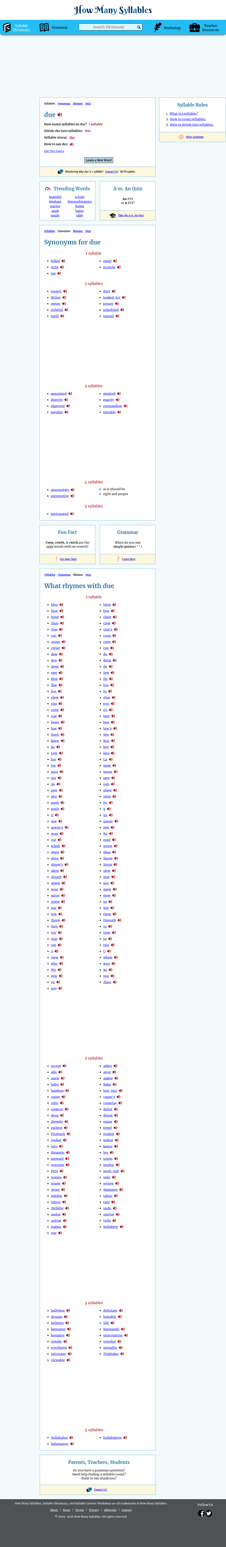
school (79, 197)
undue (56, 1214)
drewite (57, 1122)
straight (109, 267)
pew (54, 790)
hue (54, 728)
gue (54, 716)
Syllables (49, 231)
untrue (56, 1221)
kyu (106, 747)
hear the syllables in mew (114, 765)
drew (55, 667)
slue (106, 877)
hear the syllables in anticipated (72, 514)
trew (106, 933)
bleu (54, 605)
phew (107, 790)
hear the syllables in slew (114, 871)
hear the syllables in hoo (113, 722)
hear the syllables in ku (58, 747)
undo (107, 1208)
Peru (54, 1171)
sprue (55, 895)
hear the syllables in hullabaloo (71, 1438)
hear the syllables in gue (60, 716)
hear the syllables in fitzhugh (68, 1134)
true (54, 939)
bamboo (57, 1091)
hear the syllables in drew (62, 666)
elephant (55, 202)
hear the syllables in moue (115, 772)
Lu (105, 759)
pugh (55, 809)
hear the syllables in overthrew (70, 1348)
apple (55, 211)
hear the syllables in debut (116, 1109)
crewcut (57, 1109)
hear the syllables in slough (65, 877)
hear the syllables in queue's (66, 827)
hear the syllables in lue (59, 765)
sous (54, 889)
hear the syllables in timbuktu (122, 1354)
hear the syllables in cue (112, 648)
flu (105, 679)
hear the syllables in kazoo (116, 1146)
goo (106, 704)
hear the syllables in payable (66, 412)
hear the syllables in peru (61, 1171)
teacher (55, 206)
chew (107, 617)
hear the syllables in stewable (120, 1348)
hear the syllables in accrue (64, 1066)
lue (53, 766)
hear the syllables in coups (63, 642)
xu (105, 970)
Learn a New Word (98, 160)
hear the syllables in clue (61, 629)
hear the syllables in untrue (65, 1220)
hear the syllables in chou (62, 623)
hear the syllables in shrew (116, 858)
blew (107, 605)
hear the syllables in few (112, 673)
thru (54, 926)
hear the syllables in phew (115, 790)
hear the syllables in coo (60, 636)
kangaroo (58, 1329)
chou (54, 623)
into (54, 1146)
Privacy (94, 1510)
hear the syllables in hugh (62, 735)
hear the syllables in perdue (117, 1165)
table (79, 215)
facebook (201, 1513)
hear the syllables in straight (119, 267)
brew (55, 617)
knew (55, 741)
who (54, 964)
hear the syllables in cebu (62, 1103)
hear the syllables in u (56, 951)
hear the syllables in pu (111, 803)
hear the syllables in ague (114, 1072)
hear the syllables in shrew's (66, 864)
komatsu (57, 1335)
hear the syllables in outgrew (67, 1165)
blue (54, 611)
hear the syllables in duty (113, 291)
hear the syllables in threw (63, 920)
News (66, 1510)
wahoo (56, 1227)
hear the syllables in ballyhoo (68, 1310)
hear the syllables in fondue (118, 1134)
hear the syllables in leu (111, 1152)
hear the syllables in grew (62, 710)
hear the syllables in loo (59, 759)
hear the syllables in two (113, 945)
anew (55, 1078)
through (109, 920)
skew (55, 871)
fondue (108, 1134)
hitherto (57, 1323)
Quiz (88, 103)
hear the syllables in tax (59, 273)
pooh (55, 803)
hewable (109, 1317)
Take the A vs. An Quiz (131, 215)
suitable (109, 412)
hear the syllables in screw (115, 846)
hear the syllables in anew (62, 1078)
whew (107, 957)
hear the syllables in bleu (61, 605)
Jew (106, 735)
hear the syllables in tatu (113, 1202)
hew (106, 716)
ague (107, 1072)
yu (53, 982)
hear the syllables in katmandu (123, 1329)
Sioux (107, 865)
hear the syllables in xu (110, 970)
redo (106, 1177)
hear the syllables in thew (114, 914)
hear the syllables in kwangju (68, 1152)
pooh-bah (111, 1171)
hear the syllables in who (61, 963)
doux (107, 660)
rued (106, 840)
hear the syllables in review (117, 1183)
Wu (53, 970)
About (54, 1510)
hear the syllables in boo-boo (120, 1091)
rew (106, 827)
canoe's (109, 1097)
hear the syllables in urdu (114, 1220)
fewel (107, 1128)
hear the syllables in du (111, 666)
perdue (108, 1165)
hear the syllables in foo (112, 685)
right (54, 267)
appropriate (60, 490)
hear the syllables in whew (116, 957)
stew (107, 895)
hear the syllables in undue (64, 1214)
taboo (107, 1196)
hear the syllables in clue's (116, 629)
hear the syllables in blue (61, 611)
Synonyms (64, 103)
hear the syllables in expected (68, 406)
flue (54, 685)
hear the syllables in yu (58, 982)
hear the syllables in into (61, 1146)
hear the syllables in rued (114, 840)
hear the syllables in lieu (113, 753)
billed (55, 261)
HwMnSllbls (113, 9)
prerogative (60, 496)
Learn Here (128, 559)
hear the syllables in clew (114, 623)
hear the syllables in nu (58, 784)
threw (55, 920)
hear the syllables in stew (114, 895)
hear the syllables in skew (62, 871)
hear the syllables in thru (61, 926)
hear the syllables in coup (114, 636)
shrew (108, 858)
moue (107, 772)
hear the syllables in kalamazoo (72, 1444)
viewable (58, 1360)
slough (56, 877)
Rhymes (78, 103)
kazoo (108, 1146)
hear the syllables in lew (61, 753)
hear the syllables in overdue (119, 1341)
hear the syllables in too (60, 933)
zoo (54, 988)
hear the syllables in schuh (63, 846)
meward (57, 1159)
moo (54, 772)
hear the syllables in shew (62, 852)
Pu (105, 803)
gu (105, 710)
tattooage (58, 1354)
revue (55, 1190)
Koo (106, 741)
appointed (59, 394)
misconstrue (112, 1335)
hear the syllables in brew (62, 617)
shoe (107, 852)
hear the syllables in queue (116, 821)
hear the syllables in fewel (115, 1128)
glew (54, 697)
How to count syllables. (188, 119)
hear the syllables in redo (114, 1177)
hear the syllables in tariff (62, 316)
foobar (56, 1140)
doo (54, 660)
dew (54, 654)
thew (107, 914)
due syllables (60, 115)
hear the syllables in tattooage (70, 1354)
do (105, 654)
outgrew (57, 1165)
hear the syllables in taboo (116, 1196)
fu (105, 691)
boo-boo (110, 1091)
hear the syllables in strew (63, 902)
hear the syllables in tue (59, 945)
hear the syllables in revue (63, 1190)
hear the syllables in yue (60, 1233)
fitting (56, 297)
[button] (139, 27)
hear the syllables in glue (113, 697)
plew (107, 796)
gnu (54, 704)
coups (55, 642)
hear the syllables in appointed (70, 394)
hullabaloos (112, 1438)
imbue (108, 1140)
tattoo (56, 1202)
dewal (108, 1115)
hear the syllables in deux (62, 1115)
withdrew (110, 1227)
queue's (57, 827)
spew (107, 889)
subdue (56, 1196)
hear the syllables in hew (113, 716)
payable (57, 412)
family (55, 215)
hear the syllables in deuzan (66, 1317)
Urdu (107, 1221)
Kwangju (57, 1153)
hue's (107, 728)
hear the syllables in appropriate (72, 490)
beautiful (55, 197)
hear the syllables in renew (64, 1183)
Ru (105, 834)
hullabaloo (59, 1438)
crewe (55, 648)
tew (54, 914)
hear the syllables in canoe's (118, 1097)
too (53, 933)
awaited (109, 394)
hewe (55, 722)
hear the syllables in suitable (119, 412)
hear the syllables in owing (64, 304)
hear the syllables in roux (61, 834)
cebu (54, 1103)
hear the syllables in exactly (117, 400)
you (106, 976)
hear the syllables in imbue (117, 1140)
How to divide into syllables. (192, 125)
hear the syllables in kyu (112, 747)
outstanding (112, 406)
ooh (106, 784)
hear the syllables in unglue (117, 1214)
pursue (56, 1177)
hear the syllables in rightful (66, 310)
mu (53, 778)
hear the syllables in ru (111, 834)
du (105, 667)
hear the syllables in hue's (115, 728)
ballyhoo (58, 1311)
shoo (54, 858)
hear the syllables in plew (114, 796)
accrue (56, 1066)
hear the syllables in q (56, 815)
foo (106, 685)
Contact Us (111, 171)
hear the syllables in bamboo (67, 1091)
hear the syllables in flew (61, 679)
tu (105, 939)
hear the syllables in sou (112, 883)
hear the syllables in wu (59, 970)
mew (107, 766)
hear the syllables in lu (111, 759)
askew (108, 1078)
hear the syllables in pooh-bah (122, 1171)
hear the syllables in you (112, 976)
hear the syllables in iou (112, 1323)
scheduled (111, 310)
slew (106, 871)
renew (55, 1183)
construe (110, 1103)
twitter (208, 1513)
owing (55, 304)
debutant (110, 1311)
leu (105, 1153)
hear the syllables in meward (67, 1159)
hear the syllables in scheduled (122, 310)
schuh (55, 846)
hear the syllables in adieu (115, 1066)
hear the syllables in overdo (65, 1341)
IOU (106, 1323)
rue (53, 840)
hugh (55, 735)
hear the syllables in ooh (113, 784)
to (105, 926)
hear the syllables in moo (61, 772)
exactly (108, 400)
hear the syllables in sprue (63, 895)
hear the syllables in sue (60, 908)
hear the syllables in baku (114, 1084)
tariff (55, 316)
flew (54, 679)
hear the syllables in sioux (115, 864)
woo (106, 964)
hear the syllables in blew (114, 605)
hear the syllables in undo (115, 1208)
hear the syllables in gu (111, 710)
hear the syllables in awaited (119, 394)
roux (54, 834)
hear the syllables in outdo (116, 1159)
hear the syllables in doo (60, 660)
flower (79, 206)
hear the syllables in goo (113, 704)
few (106, 673)
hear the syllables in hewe (62, 722)
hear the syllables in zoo (60, 988)
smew (55, 883)
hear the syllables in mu (59, 778)
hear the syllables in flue (60, 685)
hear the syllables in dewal (116, 1115)
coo (53, 636)
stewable (110, 1348)
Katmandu (111, 1329)
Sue (106, 908)
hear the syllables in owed (115, 261)
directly (57, 400)
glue (106, 697)
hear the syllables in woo (113, 963)
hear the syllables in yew (60, 976)
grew (55, 710)
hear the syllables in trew (114, 933)
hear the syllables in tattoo (64, 1202)
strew (55, 902)
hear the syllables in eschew (66, 1128)
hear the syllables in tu (110, 939)
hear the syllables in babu (62, 1084)
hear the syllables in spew (115, 889)
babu (55, 1084)
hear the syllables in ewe (60, 673)
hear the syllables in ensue (116, 1121)
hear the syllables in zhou (115, 982)
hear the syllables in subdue (66, 1196)
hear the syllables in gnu (60, 704)
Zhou (107, 982)
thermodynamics (80, 202)
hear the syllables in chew (115, 617)
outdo (108, 1159)
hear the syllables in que (60, 821)
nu (53, 784)
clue (54, 629)
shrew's (57, 865)
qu (105, 815)
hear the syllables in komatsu (68, 1335)
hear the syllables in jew (112, 735)
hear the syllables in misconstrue (126, 1335)
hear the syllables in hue (60, 728)
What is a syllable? (184, 114)
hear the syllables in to (110, 926)
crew (107, 642)
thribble (57, 1208)
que (54, 821)
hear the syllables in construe (120, 1103)
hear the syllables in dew (61, 654)
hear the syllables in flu (111, 679)
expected (58, 406)
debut (107, 1109)
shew (55, 852)
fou (53, 691)
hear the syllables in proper (117, 304)
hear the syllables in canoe (63, 1097)
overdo (56, 1341)
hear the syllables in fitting (64, 297)
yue (53, 1233)
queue (108, 821)
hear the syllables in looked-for (124, 297)
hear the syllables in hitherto (67, 1323)
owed (107, 261)
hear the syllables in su (110, 902)
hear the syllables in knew (62, 741)
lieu (106, 753)
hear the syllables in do (111, 654)
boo (106, 611)
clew (106, 623)
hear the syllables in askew (116, 1078)
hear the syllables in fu (110, 691)
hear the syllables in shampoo (121, 1190)
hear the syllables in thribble (67, 1208)
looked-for (111, 297)
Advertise (110, 1510)
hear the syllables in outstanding (125, 406)
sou (106, 883)
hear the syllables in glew (62, 697)
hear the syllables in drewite (66, 1121)
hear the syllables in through (119, 920)
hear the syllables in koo (113, 741)
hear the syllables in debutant (121, 1310)
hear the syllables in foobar (65, 1140)
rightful (57, 310)
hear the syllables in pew (61, 790)
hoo (106, 722)
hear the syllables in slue (113, 877)
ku (53, 747)
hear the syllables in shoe (114, 852)
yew (54, 976)
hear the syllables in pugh (62, 809)
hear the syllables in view (62, 957)
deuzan (56, 1317)
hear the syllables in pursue (65, 1177)
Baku (107, 1084)
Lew (54, 753)
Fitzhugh (58, 1134)
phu (54, 796)
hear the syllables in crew (114, 642)
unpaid (108, 316)
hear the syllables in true (61, 939)
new (106, 778)
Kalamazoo (59, 1444)
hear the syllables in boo (113, 611)
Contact (127, 1510)
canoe (55, 1097)
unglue (108, 1214)
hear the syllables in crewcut (66, 1109)
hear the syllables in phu (60, 796)
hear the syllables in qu (111, 815)
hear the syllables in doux (114, 660)
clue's (107, 629)
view (54, 957)
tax (53, 273)
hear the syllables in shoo (62, 858)
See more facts (67, 559)
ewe (54, 673)
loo (53, 759)
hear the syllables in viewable (68, 1360)
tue (53, 945)
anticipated (59, 514)
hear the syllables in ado (60, 1072)
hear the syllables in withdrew (121, 1227)
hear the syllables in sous (61, 889)
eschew (56, 1128)
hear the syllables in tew (60, 914)
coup (107, 636)
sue (53, 908)
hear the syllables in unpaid (117, 316)
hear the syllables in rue (59, 840)
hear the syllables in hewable (120, 1317)
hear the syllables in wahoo (65, 1227)
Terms (79, 1510)
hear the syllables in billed (63, 261)
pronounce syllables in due (71, 144)
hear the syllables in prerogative (72, 496)
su (105, 902)
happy (79, 211)
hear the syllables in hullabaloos (125, 1438)
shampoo (110, 1190)
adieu (107, 1066)
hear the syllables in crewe (63, 648)
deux (54, 1115)
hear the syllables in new (113, 778)
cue (106, 648)
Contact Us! (100, 1489)
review (108, 1183)
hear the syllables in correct (65, 291)
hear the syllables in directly (66, 400)
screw (107, 846)
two (106, 945)
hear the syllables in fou (60, 691)
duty (106, 291)
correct (56, 291)
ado (54, 1072)
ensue (107, 1122)
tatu (106, 1202)
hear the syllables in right (62, 267)
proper (108, 304)
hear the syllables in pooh (62, 803)
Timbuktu (111, 1354)
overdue (109, 1341)
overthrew (59, 1348)
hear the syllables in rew (112, 827)
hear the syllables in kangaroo (69, 1329)
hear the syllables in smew (63, 883)
